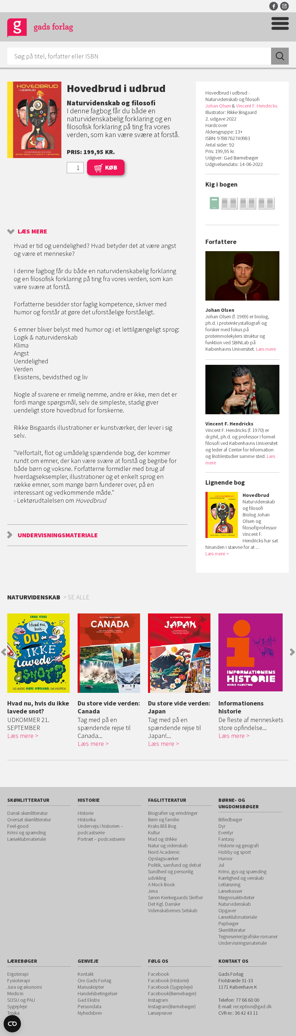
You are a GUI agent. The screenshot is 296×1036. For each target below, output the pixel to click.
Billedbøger (230, 819)
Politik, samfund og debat (174, 865)
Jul (221, 865)
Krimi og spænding (26, 832)
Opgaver (227, 910)
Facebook (273, 6)
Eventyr (225, 832)
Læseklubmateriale (26, 839)
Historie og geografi (238, 845)
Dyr (221, 826)
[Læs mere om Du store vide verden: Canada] (111, 653)
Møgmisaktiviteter (236, 897)
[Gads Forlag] (40, 29)
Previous (3, 652)
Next (292, 652)
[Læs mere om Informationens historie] (251, 652)
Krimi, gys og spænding (242, 871)
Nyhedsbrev (90, 1013)
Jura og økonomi (24, 987)
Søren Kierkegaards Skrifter (175, 897)
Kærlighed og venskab (241, 878)
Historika (87, 819)
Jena (153, 891)
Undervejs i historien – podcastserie (100, 829)
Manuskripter (91, 987)
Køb (111, 167)
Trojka (13, 1013)
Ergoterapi (18, 974)
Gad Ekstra (89, 1000)
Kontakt (85, 974)
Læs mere (32, 231)
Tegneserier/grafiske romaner (248, 936)
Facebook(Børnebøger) (172, 993)
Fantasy (226, 839)
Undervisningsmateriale (58, 535)
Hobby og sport (234, 852)
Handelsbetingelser (97, 993)
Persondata (89, 1006)
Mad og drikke (162, 839)
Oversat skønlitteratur (29, 819)
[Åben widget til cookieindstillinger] (12, 1023)
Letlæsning (229, 884)
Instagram (284, 6)
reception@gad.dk (252, 1006)
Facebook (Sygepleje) (170, 987)
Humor (225, 858)
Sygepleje (17, 1006)
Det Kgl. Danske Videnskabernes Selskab (172, 907)
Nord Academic (164, 852)
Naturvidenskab (234, 904)
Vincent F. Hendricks (256, 105)
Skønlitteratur (231, 930)
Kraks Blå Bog (162, 826)
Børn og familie (163, 819)
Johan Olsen (218, 105)
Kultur (154, 832)
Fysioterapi (18, 980)
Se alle (79, 597)
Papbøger (228, 923)
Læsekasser (230, 891)
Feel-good (18, 826)
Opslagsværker (163, 858)
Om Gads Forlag (94, 980)
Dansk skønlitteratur (27, 813)
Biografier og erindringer (172, 813)
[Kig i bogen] (242, 202)
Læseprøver (160, 1013)
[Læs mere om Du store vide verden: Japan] (181, 653)
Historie (85, 813)
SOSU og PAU (21, 1000)
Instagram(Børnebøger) (172, 1006)
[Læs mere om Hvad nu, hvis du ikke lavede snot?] (40, 653)
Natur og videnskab (168, 845)
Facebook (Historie (167, 980)
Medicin (15, 993)
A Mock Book (161, 884)
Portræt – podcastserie (101, 839)
